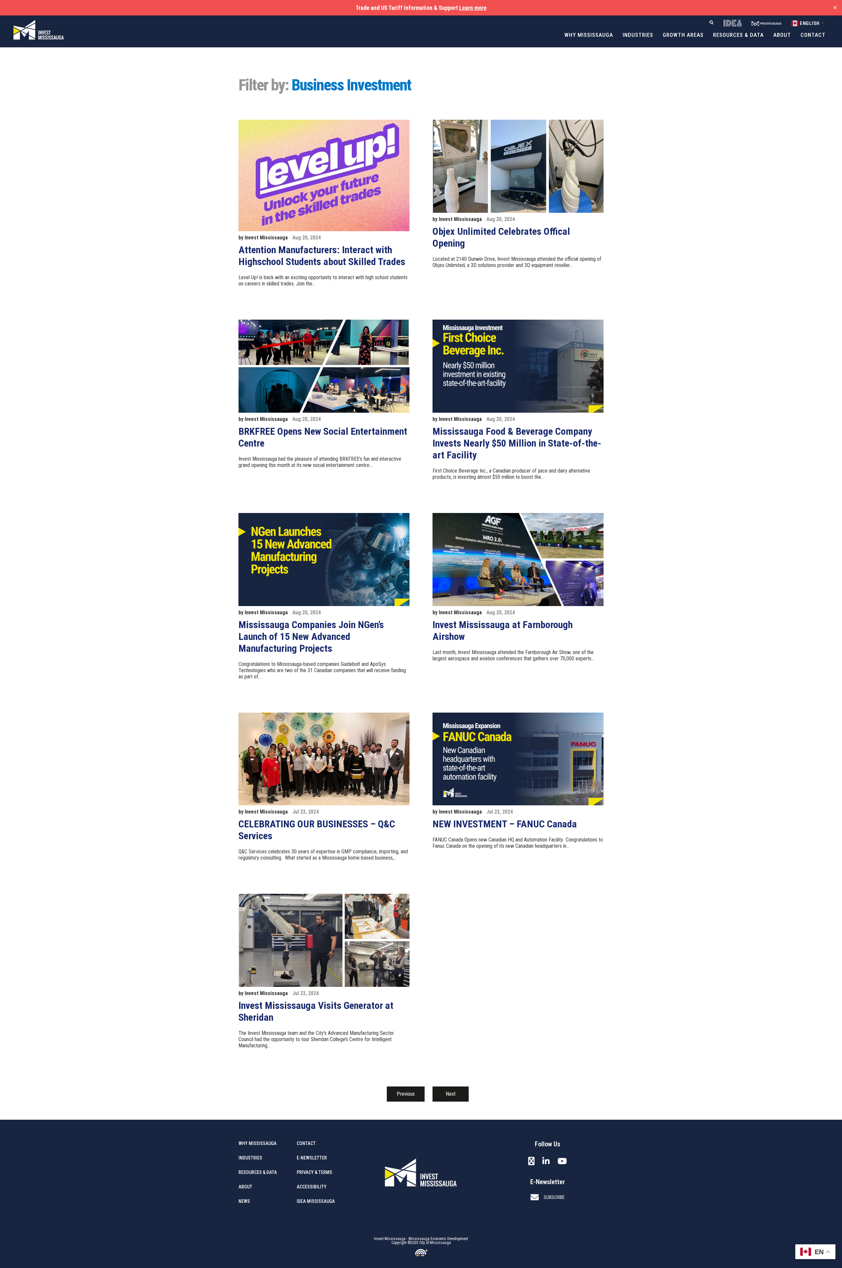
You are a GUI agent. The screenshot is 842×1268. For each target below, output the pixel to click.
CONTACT (306, 1143)
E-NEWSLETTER (312, 1157)
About (782, 35)
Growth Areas (683, 35)
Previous (406, 1094)
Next (451, 1094)
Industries (638, 35)
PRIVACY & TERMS (314, 1172)
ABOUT (245, 1186)
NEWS (244, 1201)
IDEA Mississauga (316, 1201)
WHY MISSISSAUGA (257, 1143)
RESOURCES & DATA (257, 1172)
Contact (813, 35)
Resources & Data (738, 35)
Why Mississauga (588, 35)
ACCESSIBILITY (312, 1186)
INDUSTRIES (250, 1157)
